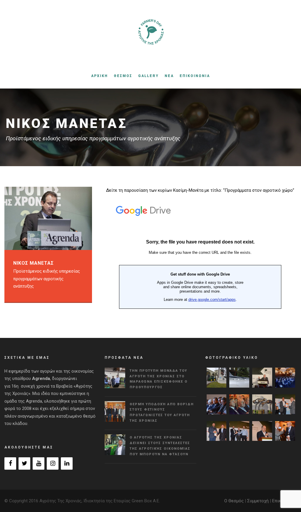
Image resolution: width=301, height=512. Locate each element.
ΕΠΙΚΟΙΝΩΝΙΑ (195, 76)
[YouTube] (38, 463)
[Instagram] (52, 463)
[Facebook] (10, 463)
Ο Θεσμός (234, 500)
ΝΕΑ (169, 76)
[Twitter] (24, 463)
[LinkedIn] (67, 463)
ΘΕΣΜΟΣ (123, 76)
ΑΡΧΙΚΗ (99, 76)
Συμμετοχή (258, 500)
